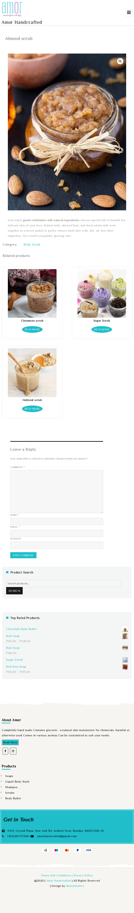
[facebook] (5, 751)
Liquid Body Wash (17, 781)
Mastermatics (75, 886)
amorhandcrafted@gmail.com (56, 836)
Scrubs (10, 792)
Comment (17, 467)
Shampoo (11, 787)
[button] (120, 61)
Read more (32, 329)
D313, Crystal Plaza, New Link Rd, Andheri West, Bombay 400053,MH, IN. (56, 830)
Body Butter (13, 798)
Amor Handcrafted (21, 22)
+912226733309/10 (20, 836)
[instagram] (13, 751)
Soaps (9, 776)
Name (14, 514)
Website (15, 538)
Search (14, 590)
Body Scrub (32, 244)
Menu (129, 12)
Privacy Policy (83, 875)
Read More (10, 742)
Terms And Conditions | (57, 875)
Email (15, 526)
